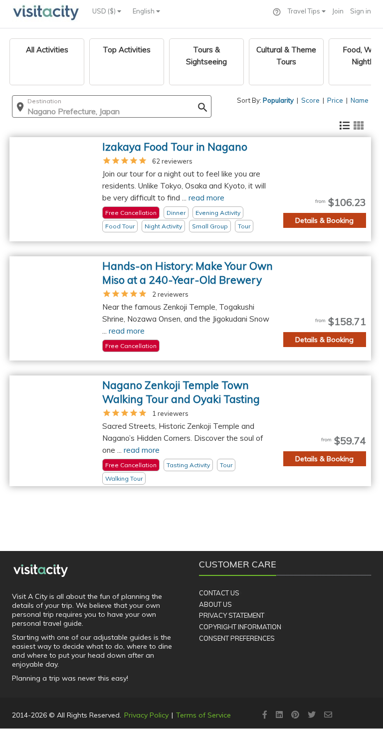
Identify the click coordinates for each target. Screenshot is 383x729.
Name (360, 100)
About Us (215, 604)
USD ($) (104, 11)
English (144, 11)
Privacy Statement (231, 615)
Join (338, 11)
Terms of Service (203, 715)
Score (310, 100)
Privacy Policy (146, 715)
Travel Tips (305, 11)
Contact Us (219, 593)
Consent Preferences (237, 638)
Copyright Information (240, 627)
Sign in (360, 11)
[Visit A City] (40, 570)
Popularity (278, 100)
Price (335, 100)
